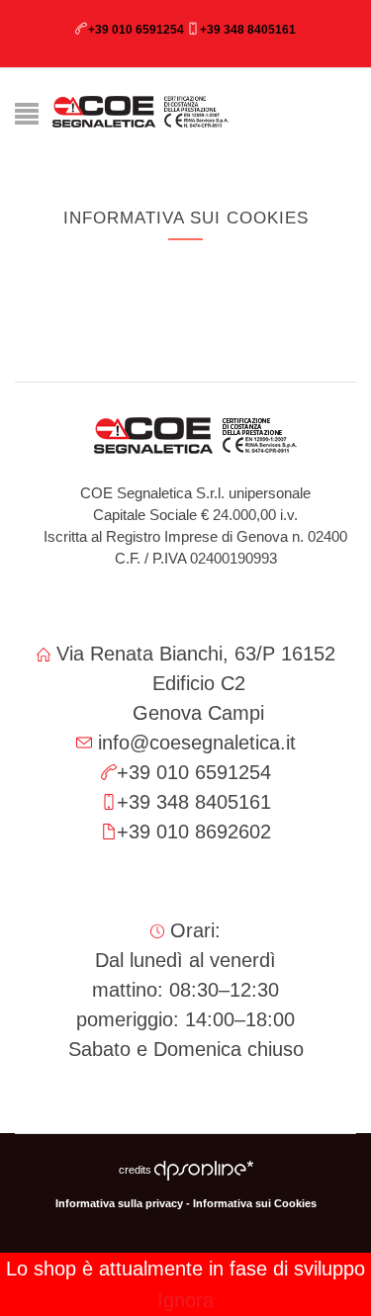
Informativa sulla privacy (119, 1203)
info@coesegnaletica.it (197, 742)
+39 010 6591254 (136, 30)
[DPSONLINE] (203, 1170)
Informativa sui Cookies (255, 1203)
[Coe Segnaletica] (141, 112)
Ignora (185, 1300)
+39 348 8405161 (248, 30)
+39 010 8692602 (194, 831)
